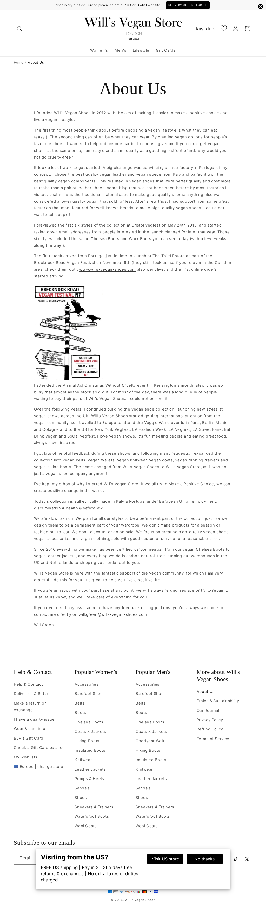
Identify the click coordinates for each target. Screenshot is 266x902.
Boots (80, 712)
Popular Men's (153, 672)
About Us (206, 691)
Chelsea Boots (89, 722)
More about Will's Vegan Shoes (218, 675)
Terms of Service (213, 738)
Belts (79, 703)
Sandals (82, 788)
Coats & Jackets (90, 731)
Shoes (81, 797)
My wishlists (26, 757)
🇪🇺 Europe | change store (39, 766)
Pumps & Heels (89, 778)
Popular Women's (96, 672)
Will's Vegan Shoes (140, 900)
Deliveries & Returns (33, 693)
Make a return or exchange (30, 706)
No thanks (205, 859)
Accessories (86, 684)
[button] (20, 29)
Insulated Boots (90, 750)
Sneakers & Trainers (94, 807)
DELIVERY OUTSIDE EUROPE (188, 4)
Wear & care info (29, 728)
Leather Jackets (90, 769)
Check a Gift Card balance (39, 747)
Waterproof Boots (92, 816)
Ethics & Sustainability (218, 701)
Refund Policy (210, 729)
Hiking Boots (87, 741)
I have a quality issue (34, 719)
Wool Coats (86, 826)
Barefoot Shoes (90, 693)
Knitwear (83, 759)
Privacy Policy (210, 720)
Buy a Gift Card (28, 738)
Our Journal (208, 710)
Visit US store (165, 859)
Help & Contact (33, 672)
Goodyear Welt (150, 741)
